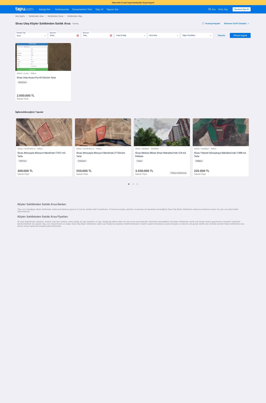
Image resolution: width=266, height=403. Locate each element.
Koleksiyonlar (62, 9)
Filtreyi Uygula (240, 35)
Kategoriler (44, 9)
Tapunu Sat (112, 9)
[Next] (248, 145)
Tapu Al (99, 9)
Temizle (221, 35)
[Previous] (18, 145)
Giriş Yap (223, 9)
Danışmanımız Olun (82, 9)
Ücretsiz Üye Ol (241, 9)
